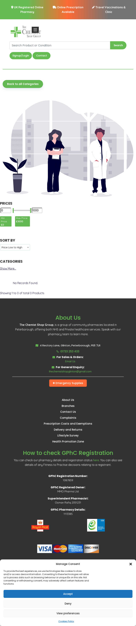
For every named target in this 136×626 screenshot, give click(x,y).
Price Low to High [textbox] (12, 247)
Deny (68, 603)
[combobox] (15, 247)
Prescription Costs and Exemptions (68, 423)
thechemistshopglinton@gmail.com (70, 371)
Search (118, 45)
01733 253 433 (69, 351)
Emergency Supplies (69, 383)
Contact (41, 55)
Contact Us (68, 412)
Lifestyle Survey (68, 435)
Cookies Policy (66, 621)
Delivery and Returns (68, 429)
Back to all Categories (23, 84)
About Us (68, 400)
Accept (68, 594)
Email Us (70, 361)
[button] (130, 564)
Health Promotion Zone (68, 441)
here (96, 460)
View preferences (68, 613)
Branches (68, 406)
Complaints (68, 418)
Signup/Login (20, 55)
